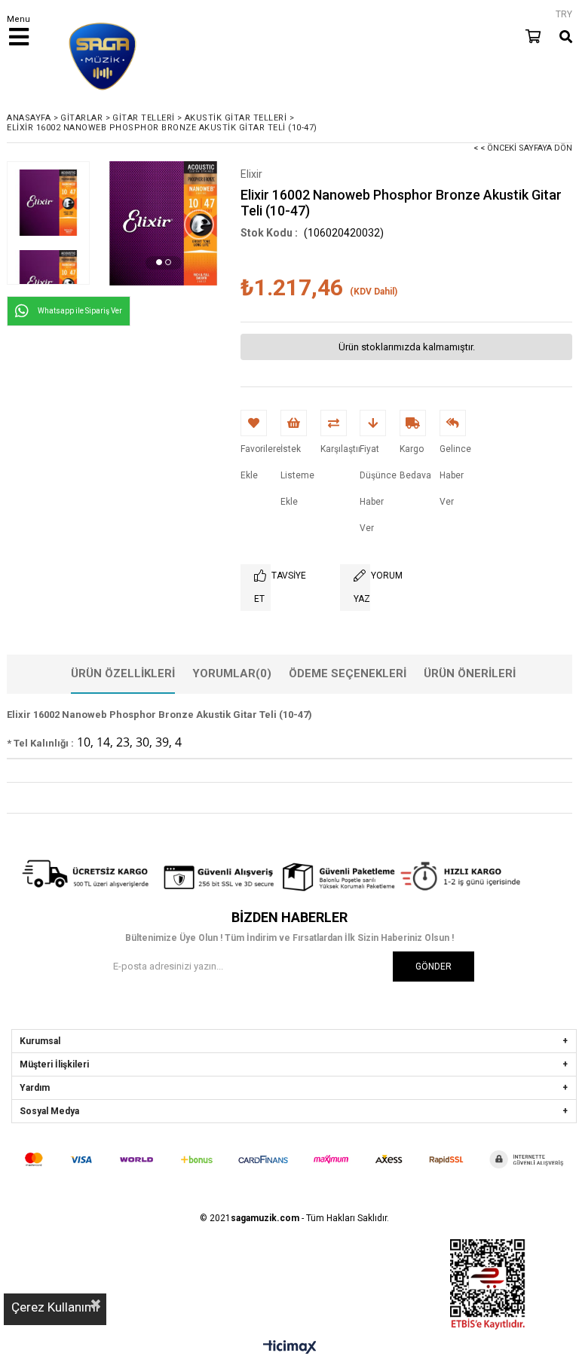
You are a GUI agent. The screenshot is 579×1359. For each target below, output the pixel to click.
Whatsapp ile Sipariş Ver (80, 311)
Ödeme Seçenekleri (347, 673)
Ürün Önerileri (470, 673)
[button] (159, 262)
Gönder (433, 966)
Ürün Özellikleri (123, 673)
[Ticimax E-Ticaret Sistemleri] (290, 1347)
